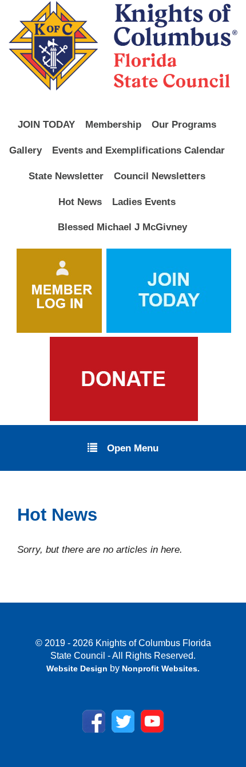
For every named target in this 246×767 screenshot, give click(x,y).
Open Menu (132, 448)
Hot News (80, 201)
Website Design (78, 668)
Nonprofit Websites (159, 668)
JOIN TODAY (46, 124)
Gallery (25, 150)
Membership (113, 124)
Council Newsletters (159, 176)
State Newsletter (66, 176)
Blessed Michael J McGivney (122, 227)
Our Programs (184, 124)
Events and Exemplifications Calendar (138, 150)
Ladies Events (144, 201)
